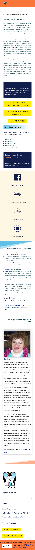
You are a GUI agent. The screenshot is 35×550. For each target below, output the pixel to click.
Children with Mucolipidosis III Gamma (15, 305)
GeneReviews (8, 256)
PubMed (7, 269)
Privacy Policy (29, 545)
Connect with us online (16, 517)
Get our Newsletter (12, 536)
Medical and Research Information (17, 113)
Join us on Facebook (17, 185)
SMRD (8, 157)
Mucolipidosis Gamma (11, 300)
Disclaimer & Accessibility (17, 547)
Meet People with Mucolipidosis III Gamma (17, 104)
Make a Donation (17, 121)
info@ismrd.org (11, 509)
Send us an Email (17, 236)
